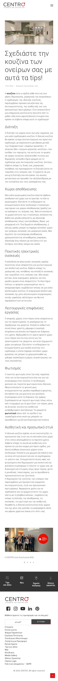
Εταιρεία (9, 627)
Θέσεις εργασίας (50, 584)
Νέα (22, 583)
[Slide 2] (27, 562)
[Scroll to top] (52, 675)
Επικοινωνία (11, 630)
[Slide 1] (24, 562)
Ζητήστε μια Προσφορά (16, 641)
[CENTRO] (14, 5)
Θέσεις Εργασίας (13, 658)
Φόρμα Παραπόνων (13, 633)
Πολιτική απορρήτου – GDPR (18, 664)
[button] (52, 5)
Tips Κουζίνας (29, 86)
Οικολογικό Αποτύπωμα (16, 638)
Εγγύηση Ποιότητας (14, 635)
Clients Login (11, 661)
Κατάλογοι (10, 652)
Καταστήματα (11, 644)
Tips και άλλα (7, 584)
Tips (36, 86)
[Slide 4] (33, 562)
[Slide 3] (30, 562)
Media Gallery (11, 655)
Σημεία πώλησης (36, 584)
